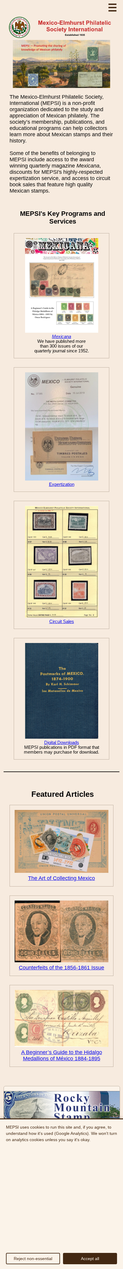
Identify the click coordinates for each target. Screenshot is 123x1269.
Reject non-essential (33, 1258)
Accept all (90, 1258)
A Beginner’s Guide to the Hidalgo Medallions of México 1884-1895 (61, 1055)
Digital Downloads (61, 742)
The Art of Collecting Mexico (61, 878)
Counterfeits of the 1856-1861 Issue (61, 968)
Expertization (61, 484)
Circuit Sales (61, 621)
